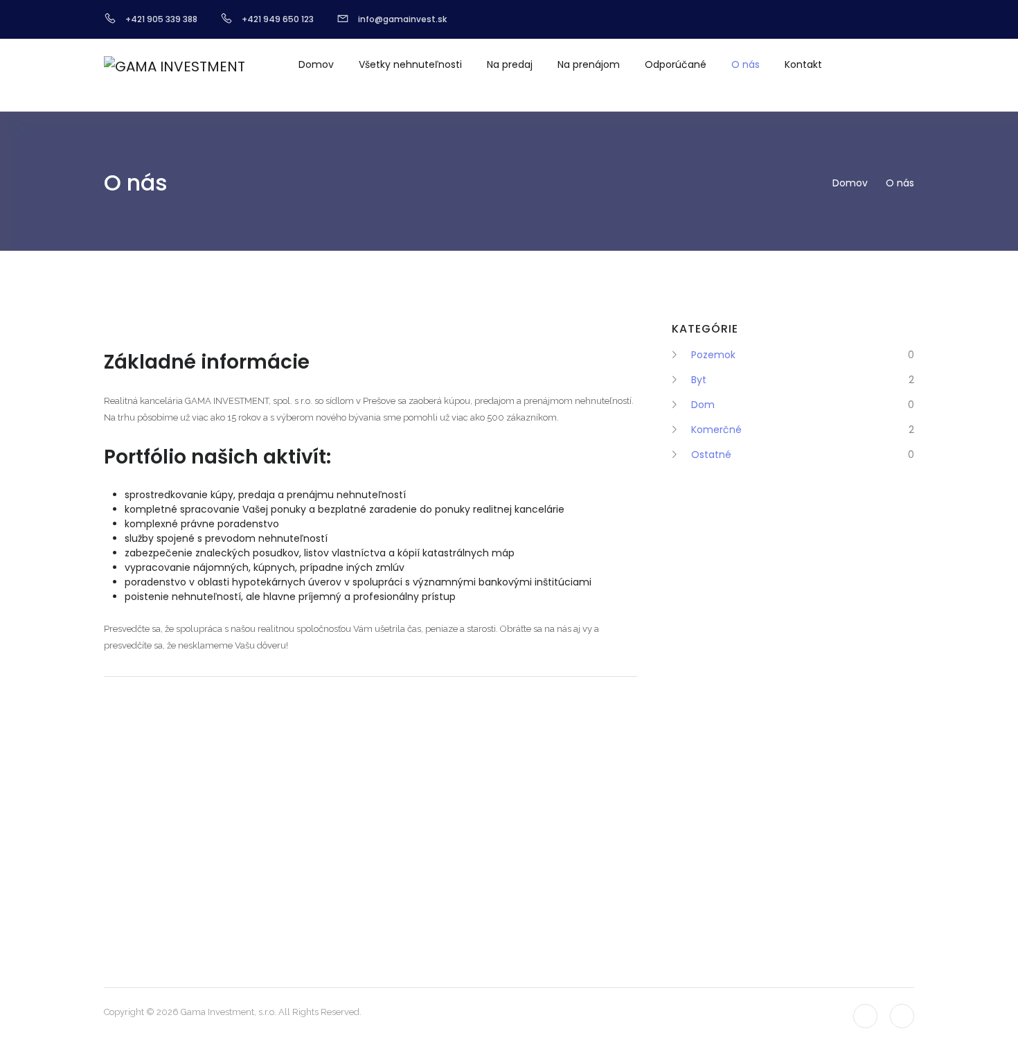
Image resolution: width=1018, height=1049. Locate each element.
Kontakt (803, 64)
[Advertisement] (727, 699)
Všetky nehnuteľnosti (410, 64)
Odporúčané (675, 64)
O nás (745, 64)
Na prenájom (588, 64)
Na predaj (510, 64)
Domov (316, 64)
